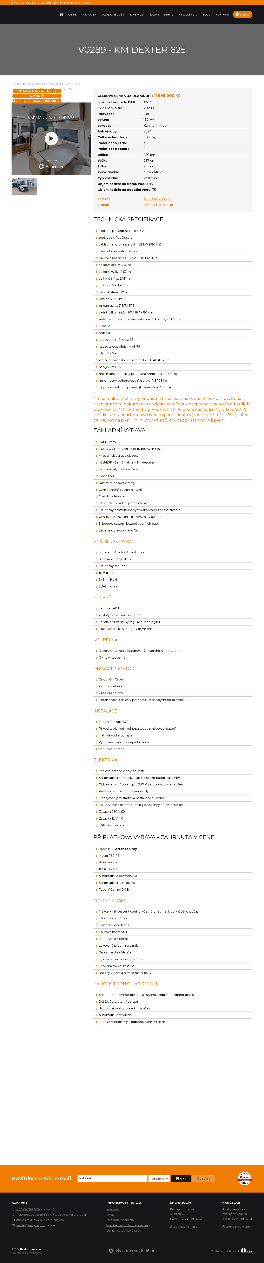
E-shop (244, 14)
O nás (110, 1214)
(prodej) (74, 2)
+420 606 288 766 (157, 199)
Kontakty (112, 1209)
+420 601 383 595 (27, 1209)
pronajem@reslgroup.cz (32, 1219)
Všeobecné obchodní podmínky (128, 1225)
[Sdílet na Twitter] (147, 1251)
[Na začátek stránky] (111, 1251)
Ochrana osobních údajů (122, 1230)
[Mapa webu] (118, 1251)
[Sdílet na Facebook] (141, 1251)
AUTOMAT (37, 96)
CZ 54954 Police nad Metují (37, 91)
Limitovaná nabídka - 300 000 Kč (37, 101)
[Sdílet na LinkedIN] (153, 1251)
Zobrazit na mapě (185, 1226)
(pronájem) (33, 2)
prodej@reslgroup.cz (160, 205)
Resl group (18, 83)
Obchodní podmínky (120, 1219)
